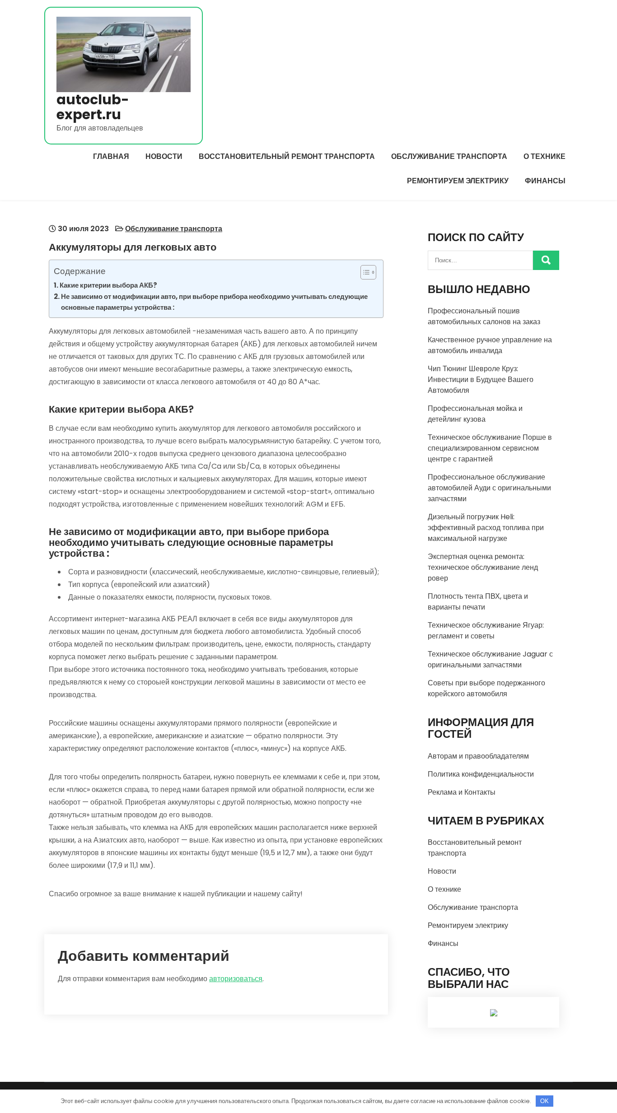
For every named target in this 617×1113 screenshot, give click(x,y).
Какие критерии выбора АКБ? (108, 285)
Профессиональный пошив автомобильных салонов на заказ (484, 316)
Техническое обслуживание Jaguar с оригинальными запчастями (490, 659)
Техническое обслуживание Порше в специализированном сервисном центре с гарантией (490, 448)
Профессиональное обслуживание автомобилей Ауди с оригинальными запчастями (489, 488)
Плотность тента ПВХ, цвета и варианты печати (478, 601)
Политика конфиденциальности (481, 774)
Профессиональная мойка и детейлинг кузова (475, 413)
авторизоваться (235, 978)
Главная (111, 156)
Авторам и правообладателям (478, 756)
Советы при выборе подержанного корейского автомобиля (486, 688)
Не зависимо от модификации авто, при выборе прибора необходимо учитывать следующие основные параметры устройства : (214, 302)
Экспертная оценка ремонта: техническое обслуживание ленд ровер (483, 567)
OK (544, 1101)
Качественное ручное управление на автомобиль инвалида (490, 345)
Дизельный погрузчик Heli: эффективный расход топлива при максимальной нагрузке (486, 528)
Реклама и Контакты (461, 792)
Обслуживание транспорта (449, 156)
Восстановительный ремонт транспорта (287, 156)
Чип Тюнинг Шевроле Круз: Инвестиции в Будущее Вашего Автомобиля (480, 379)
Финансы (545, 181)
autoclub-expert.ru (92, 107)
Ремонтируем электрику (458, 181)
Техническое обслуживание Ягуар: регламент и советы (486, 630)
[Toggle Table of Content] (364, 272)
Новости (163, 156)
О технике (545, 156)
